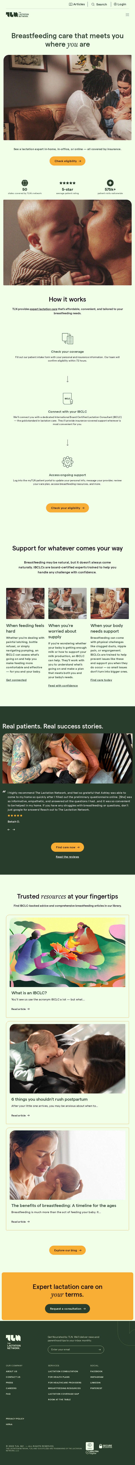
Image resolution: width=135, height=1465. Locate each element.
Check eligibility (66, 161)
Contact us (13, 1377)
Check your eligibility (65, 507)
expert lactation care (43, 308)
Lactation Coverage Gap (63, 1394)
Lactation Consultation (63, 1371)
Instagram (96, 1377)
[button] (17, 16)
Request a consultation (65, 1308)
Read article (18, 1008)
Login (122, 4)
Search (101, 4)
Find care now (65, 847)
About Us (11, 1371)
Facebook (96, 1371)
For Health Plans (59, 1377)
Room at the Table (59, 1399)
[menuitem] (77, 4)
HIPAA (9, 1424)
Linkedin (95, 1382)
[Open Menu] (127, 15)
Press (9, 1382)
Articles (79, 4)
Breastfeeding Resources (64, 1388)
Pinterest (96, 1388)
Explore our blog (65, 1250)
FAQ (8, 1394)
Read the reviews (67, 856)
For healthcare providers (64, 1382)
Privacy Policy (15, 1418)
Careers (11, 1388)
